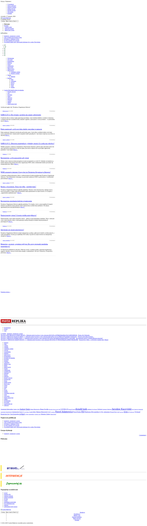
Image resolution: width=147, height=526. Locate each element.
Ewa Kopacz (94, 409)
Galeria (9, 101)
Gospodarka (7, 352)
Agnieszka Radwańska (7, 409)
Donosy (6, 342)
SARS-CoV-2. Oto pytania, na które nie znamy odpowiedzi (21, 115)
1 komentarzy (142, 435)
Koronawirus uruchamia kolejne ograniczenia (16, 201)
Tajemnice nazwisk (9, 393)
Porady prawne (11, 91)
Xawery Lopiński (6, 125)
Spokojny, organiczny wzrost (12, 36)
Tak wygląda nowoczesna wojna (13, 37)
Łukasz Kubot (53, 414)
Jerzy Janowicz (135, 409)
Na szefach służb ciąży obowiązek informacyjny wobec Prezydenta (22, 42)
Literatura (13, 81)
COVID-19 (64, 409)
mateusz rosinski (8, 496)
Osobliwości (7, 371)
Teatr (12, 86)
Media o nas (7, 364)
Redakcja (5, 154)
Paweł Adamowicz (64, 411)
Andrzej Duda (25, 409)
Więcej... (6, 121)
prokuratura (107, 412)
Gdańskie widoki (15, 72)
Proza (12, 84)
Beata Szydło (44, 409)
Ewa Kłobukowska (9, 503)
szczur (5, 493)
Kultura (9, 78)
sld (128, 412)
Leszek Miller (32, 412)
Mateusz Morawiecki (42, 412)
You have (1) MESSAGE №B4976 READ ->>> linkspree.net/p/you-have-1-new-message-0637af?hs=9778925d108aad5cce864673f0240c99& (39, 339)
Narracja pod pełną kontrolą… (86, 336)
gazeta (5, 500)
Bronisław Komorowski (53, 409)
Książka (6, 25)
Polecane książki (9, 28)
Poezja (12, 82)
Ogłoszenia (10, 66)
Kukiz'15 (21, 412)
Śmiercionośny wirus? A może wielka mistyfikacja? (18, 215)
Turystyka (6, 396)
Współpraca (77, 514)
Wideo (9, 102)
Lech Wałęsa (26, 412)
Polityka (9, 63)
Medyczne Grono (9, 30)
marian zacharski (8, 497)
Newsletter (10, 12)
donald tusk (81, 409)
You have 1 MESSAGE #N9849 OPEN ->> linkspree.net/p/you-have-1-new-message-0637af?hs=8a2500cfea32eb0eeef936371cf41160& (38, 338)
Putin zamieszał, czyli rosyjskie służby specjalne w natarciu (21, 129)
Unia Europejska (14, 414)
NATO (49, 412)
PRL (102, 412)
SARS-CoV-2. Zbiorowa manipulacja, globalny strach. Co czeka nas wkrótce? (27, 143)
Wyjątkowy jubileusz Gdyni (11, 39)
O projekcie (10, 4)
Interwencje (10, 70)
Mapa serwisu (77, 518)
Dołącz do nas (11, 9)
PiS (82, 412)
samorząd (122, 412)
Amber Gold (16, 409)
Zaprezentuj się (8, 404)
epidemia (89, 409)
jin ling (6, 499)
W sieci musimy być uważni (11, 40)
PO (100, 412)
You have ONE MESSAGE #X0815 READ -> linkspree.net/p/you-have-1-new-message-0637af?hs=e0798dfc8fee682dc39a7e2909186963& (39, 335)
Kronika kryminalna (18, 90)
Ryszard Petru (113, 412)
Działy (6, 329)
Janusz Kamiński (6, 240)
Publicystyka (7, 382)
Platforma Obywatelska (92, 412)
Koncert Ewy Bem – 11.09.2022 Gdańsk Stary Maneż (93, 339)
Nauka (9, 75)
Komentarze (10, 61)
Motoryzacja (10, 69)
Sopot (5, 385)
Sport (8, 96)
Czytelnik (3, 333)
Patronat (9, 99)
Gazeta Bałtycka (8, 90)
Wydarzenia (10, 58)
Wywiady (10, 60)
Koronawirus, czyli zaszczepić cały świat (15, 158)
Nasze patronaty (11, 6)
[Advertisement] (29, 273)
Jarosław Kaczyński (122, 409)
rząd (118, 412)
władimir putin (37, 414)
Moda (5, 365)
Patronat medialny (77, 517)
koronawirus (15, 412)
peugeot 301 (7, 494)
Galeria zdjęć (8, 27)
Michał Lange (5, 111)
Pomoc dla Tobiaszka (84, 335)
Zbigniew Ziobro (45, 414)
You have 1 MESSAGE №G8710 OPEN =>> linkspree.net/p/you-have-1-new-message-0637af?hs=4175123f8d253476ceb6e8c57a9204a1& (39, 336)
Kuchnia (9, 95)
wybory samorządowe (29, 414)
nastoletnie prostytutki (10, 502)
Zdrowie (9, 98)
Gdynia (6, 350)
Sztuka (13, 87)
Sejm (126, 412)
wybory (22, 414)
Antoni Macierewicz (35, 409)
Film (12, 79)
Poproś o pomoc (11, 7)
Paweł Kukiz (77, 412)
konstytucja (9, 412)
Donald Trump (71, 409)
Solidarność (132, 412)
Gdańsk (6, 347)
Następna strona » (5, 292)
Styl (8, 93)
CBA (59, 409)
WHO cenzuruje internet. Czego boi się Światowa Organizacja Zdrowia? (26, 172)
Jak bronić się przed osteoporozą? (12, 229)
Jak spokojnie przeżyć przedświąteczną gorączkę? (89, 338)
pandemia (53, 412)
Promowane (7, 379)
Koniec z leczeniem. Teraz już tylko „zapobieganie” (18, 186)
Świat (9, 64)
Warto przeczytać (12, 104)
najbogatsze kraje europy (10, 506)
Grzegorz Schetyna (106, 409)
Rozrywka (10, 67)
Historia (13, 76)
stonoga (6, 505)
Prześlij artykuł (11, 10)
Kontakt (9, 13)
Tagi (5, 330)
